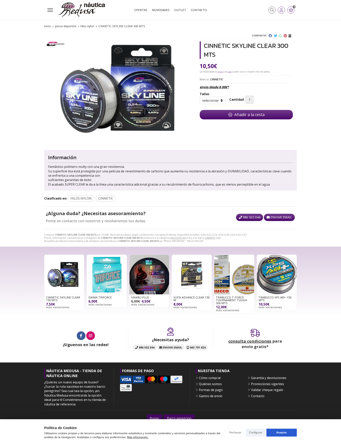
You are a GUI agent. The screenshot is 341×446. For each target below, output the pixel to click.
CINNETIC (210, 238)
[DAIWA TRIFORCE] (106, 274)
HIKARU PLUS (140, 297)
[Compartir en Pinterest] (285, 36)
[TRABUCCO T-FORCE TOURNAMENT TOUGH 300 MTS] (234, 274)
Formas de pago (211, 390)
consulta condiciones (249, 341)
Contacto (257, 396)
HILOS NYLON (178, 238)
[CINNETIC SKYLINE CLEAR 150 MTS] (64, 274)
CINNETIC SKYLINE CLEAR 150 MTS (63, 298)
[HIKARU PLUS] (149, 274)
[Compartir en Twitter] (275, 36)
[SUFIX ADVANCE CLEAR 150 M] (192, 274)
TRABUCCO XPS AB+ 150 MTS (275, 298)
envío (220, 71)
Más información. (138, 437)
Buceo (154, 418)
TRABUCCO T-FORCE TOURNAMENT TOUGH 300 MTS (231, 300)
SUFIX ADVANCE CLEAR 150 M (191, 298)
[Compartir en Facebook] (270, 36)
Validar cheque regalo (267, 390)
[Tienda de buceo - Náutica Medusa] (81, 10)
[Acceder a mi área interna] (281, 10)
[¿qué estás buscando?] (271, 10)
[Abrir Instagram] (91, 336)
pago (230, 71)
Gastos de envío (210, 396)
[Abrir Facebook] (81, 336)
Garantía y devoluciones (268, 378)
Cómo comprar (210, 378)
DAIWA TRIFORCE (100, 297)
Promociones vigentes (267, 384)
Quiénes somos (210, 384)
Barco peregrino (179, 418)
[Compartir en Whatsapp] (280, 36)
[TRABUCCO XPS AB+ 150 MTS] (277, 274)
